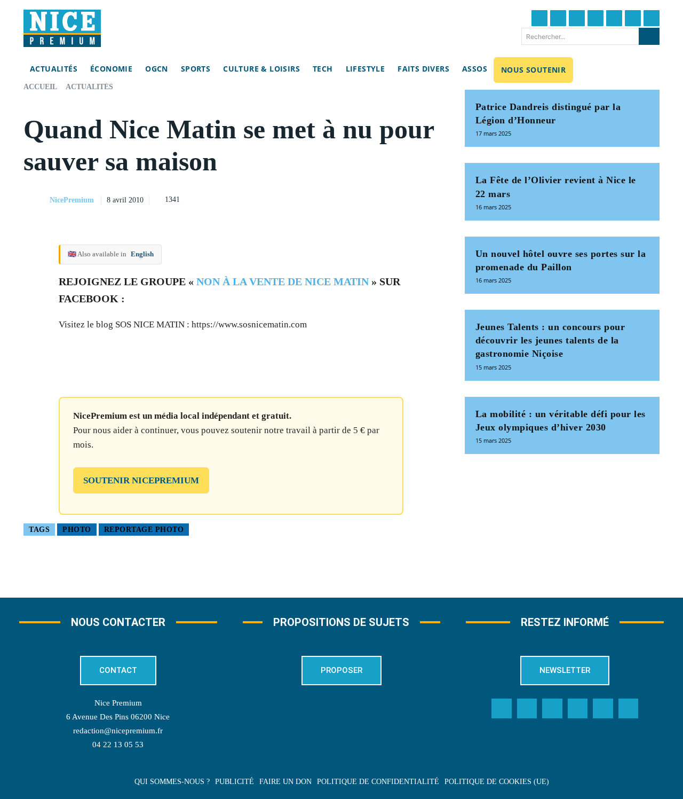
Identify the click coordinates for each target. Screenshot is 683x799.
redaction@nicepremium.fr (118, 730)
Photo (76, 530)
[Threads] (595, 18)
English (142, 254)
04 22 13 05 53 (118, 744)
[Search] (649, 36)
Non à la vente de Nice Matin (282, 281)
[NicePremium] (35, 200)
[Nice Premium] (62, 28)
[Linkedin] (633, 18)
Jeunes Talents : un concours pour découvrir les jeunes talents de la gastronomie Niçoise (550, 340)
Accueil (40, 87)
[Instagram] (577, 18)
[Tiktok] (614, 18)
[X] (379, 198)
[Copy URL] (330, 198)
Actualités (89, 87)
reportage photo (144, 530)
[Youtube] (652, 18)
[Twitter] (558, 18)
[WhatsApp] (404, 198)
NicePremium (72, 200)
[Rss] (628, 709)
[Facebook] (539, 18)
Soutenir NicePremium (141, 480)
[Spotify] (603, 709)
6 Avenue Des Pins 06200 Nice (118, 716)
